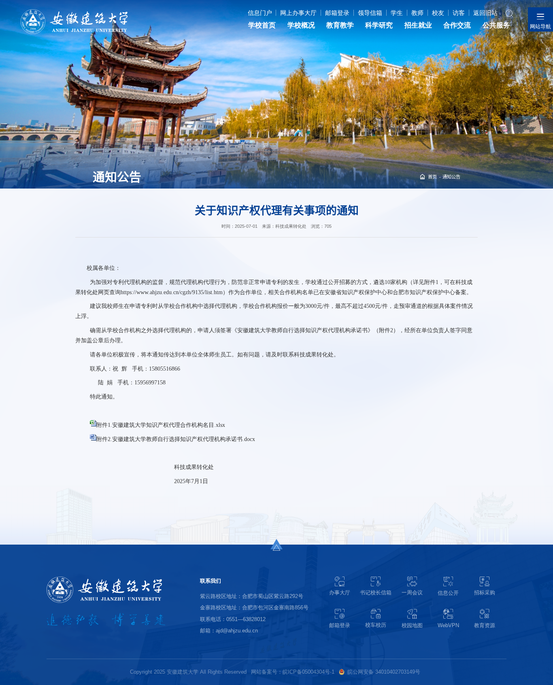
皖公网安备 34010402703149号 (383, 672)
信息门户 (260, 13)
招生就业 (418, 25)
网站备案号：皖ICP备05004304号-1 (292, 672)
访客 (459, 13)
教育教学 (340, 25)
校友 (438, 13)
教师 (417, 13)
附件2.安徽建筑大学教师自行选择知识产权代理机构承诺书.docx (175, 439)
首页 (432, 176)
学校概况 (301, 25)
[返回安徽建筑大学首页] (74, 11)
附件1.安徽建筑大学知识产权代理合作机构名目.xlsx (160, 425)
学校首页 (262, 25)
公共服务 (496, 25)
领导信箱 (370, 13)
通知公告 (451, 176)
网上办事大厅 (298, 13)
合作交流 (457, 25)
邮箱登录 (337, 13)
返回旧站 (485, 13)
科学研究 (379, 25)
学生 (397, 13)
